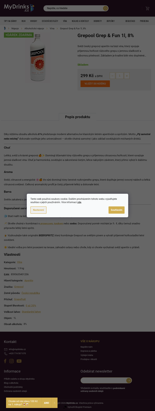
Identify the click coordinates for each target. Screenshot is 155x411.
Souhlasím (116, 210)
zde (79, 202)
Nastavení (38, 210)
